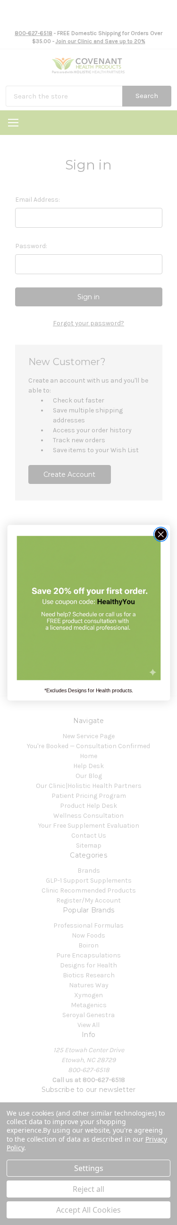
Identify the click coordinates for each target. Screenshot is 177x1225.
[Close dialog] (160, 534)
